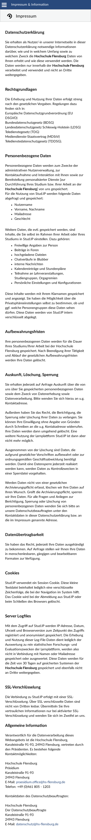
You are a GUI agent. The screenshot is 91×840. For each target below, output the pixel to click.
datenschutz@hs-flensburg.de (37, 824)
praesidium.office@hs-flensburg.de (40, 782)
